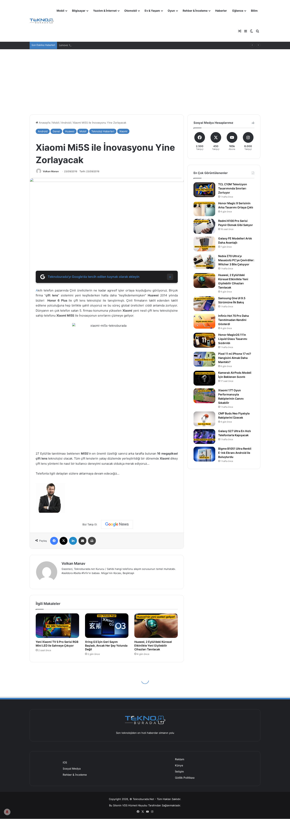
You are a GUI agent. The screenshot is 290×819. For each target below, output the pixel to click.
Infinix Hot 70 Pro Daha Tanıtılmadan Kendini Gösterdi (233, 320)
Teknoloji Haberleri (102, 131)
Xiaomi (123, 131)
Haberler (221, 10)
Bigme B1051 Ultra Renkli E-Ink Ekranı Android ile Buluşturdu (234, 453)
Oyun (171, 10)
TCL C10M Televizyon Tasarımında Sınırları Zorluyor (232, 188)
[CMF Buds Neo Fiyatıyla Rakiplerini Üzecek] (204, 418)
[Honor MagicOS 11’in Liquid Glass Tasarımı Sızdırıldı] (204, 340)
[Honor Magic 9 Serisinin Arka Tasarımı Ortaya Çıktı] (204, 208)
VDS (124, 805)
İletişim (179, 771)
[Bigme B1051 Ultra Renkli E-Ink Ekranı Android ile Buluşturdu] (204, 454)
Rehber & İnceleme (195, 10)
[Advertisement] (145, 79)
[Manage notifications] (7, 812)
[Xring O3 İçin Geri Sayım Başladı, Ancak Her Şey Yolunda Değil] (106, 625)
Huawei (69, 131)
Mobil (60, 10)
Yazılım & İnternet (105, 10)
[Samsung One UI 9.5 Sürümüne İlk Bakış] (204, 303)
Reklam (179, 759)
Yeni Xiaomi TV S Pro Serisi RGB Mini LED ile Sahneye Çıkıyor (57, 643)
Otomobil (130, 10)
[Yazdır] (92, 541)
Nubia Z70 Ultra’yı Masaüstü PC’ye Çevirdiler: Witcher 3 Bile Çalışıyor (236, 260)
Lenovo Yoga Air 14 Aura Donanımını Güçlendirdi (88, 45)
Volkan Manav (51, 171)
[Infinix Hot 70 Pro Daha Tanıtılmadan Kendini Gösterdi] (204, 321)
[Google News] (117, 524)
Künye (179, 765)
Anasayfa (44, 122)
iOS (65, 762)
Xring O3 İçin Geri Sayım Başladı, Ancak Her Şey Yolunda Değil (106, 645)
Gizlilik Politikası (185, 777)
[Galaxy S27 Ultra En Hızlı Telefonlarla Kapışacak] (204, 436)
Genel (56, 131)
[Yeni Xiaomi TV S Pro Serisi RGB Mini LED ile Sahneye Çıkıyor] (57, 625)
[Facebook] (54, 541)
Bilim (254, 10)
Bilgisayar (78, 10)
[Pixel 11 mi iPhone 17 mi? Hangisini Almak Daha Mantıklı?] (204, 359)
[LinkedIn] (73, 541)
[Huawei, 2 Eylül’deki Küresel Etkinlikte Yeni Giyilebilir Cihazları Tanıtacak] (156, 625)
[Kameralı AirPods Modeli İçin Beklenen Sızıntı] (204, 378)
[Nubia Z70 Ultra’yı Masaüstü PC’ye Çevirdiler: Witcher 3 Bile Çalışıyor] (204, 261)
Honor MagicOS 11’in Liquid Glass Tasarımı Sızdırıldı (232, 339)
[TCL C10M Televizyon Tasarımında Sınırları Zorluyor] (204, 189)
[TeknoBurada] (42, 21)
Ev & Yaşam (152, 10)
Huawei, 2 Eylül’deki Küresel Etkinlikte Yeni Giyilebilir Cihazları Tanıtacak (153, 645)
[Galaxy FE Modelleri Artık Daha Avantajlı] (204, 243)
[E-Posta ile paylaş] (82, 541)
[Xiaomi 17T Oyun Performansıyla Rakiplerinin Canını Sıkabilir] (204, 395)
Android (66, 122)
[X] (63, 541)
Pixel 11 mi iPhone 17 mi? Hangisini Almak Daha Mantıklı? (234, 358)
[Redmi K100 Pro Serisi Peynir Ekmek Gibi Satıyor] (204, 226)
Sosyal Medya (72, 768)
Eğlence (237, 10)
